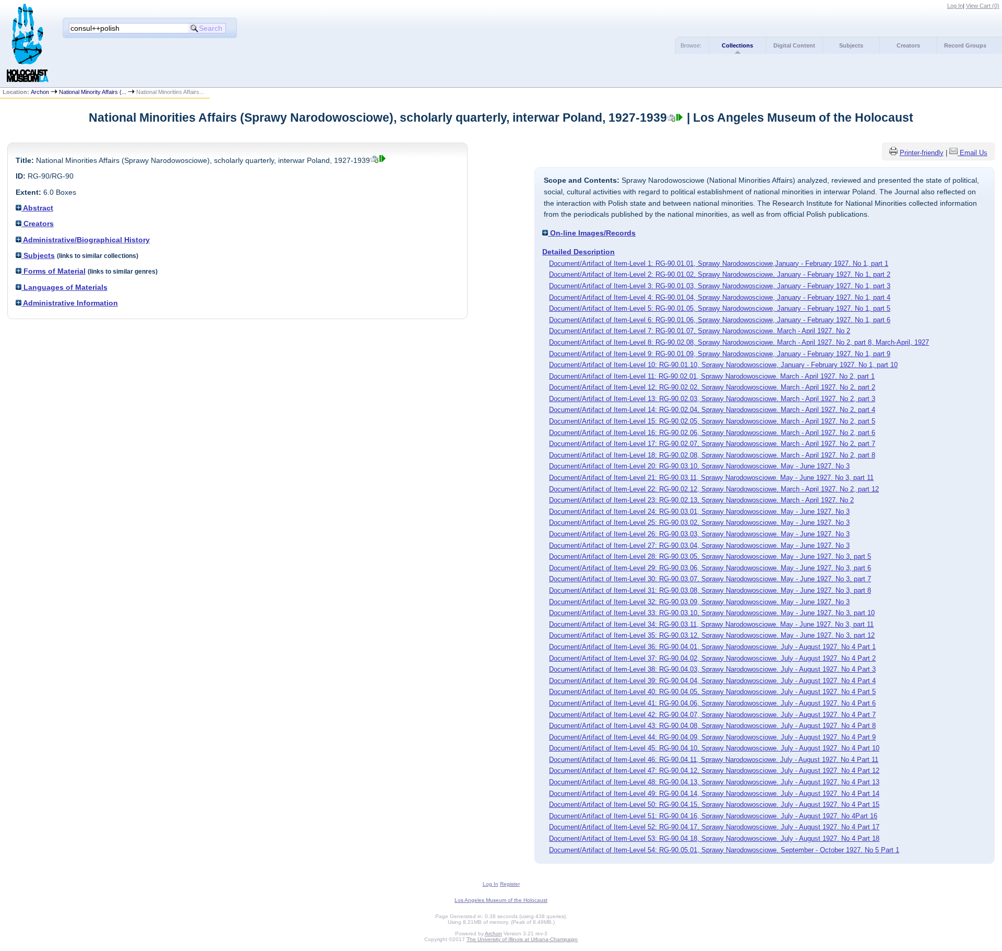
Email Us (973, 153)
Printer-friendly (922, 153)
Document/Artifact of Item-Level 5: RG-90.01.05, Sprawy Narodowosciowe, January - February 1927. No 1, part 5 (719, 308)
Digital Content (794, 45)
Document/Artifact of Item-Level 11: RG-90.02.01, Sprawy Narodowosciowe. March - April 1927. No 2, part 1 (712, 376)
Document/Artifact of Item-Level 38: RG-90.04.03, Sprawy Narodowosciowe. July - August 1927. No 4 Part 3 (712, 669)
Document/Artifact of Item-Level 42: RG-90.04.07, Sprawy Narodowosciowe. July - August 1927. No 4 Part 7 (712, 715)
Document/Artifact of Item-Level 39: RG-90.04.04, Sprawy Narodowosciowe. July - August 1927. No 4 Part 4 (712, 681)
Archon (40, 92)
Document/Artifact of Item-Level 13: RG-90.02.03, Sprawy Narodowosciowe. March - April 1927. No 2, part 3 (712, 399)
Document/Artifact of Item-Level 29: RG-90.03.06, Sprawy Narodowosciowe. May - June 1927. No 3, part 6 (710, 568)
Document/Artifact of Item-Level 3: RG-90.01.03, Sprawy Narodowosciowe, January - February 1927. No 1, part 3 (719, 286)
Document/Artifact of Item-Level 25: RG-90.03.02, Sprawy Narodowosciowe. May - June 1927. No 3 (699, 522)
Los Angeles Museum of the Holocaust (501, 900)
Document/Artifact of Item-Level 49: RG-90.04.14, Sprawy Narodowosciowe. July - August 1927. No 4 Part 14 (714, 793)
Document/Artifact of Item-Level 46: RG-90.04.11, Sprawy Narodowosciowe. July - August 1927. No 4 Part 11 (713, 760)
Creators (908, 45)
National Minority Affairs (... (92, 92)
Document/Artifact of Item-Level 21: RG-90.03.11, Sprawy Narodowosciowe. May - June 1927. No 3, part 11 (711, 478)
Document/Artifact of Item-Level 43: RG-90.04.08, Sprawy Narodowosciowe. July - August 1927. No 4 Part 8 (712, 726)
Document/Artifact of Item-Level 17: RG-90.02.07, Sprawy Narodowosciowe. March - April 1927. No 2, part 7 (712, 444)
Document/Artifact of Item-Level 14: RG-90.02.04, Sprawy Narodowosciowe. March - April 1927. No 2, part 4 (712, 410)
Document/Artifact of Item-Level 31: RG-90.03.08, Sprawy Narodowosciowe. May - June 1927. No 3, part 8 (710, 590)
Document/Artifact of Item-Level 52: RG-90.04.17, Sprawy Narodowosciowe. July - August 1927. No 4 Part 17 (714, 827)
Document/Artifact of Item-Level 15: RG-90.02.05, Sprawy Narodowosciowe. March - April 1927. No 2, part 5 (712, 421)
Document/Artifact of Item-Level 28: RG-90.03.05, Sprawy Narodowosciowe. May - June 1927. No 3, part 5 (710, 556)
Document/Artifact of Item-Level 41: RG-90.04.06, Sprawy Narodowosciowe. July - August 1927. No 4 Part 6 (712, 703)
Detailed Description (578, 252)
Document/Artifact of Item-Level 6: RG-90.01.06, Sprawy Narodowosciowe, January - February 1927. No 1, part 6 (719, 320)
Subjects (851, 45)
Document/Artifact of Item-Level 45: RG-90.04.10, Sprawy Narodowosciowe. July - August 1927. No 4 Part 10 (714, 748)
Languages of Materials (64, 287)
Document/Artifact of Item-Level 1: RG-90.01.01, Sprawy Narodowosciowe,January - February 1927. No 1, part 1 (718, 263)
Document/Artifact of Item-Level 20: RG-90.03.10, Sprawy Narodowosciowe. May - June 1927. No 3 (699, 466)
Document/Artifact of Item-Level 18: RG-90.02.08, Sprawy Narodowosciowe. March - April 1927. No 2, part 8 (712, 455)
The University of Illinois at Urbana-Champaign (522, 939)
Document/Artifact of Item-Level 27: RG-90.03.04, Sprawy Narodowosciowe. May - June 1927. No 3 (699, 545)
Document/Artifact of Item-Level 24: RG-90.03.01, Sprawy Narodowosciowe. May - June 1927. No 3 (699, 511)
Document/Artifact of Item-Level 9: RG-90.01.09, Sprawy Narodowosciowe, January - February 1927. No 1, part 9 (719, 354)
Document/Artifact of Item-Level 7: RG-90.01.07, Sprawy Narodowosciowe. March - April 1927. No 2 (699, 331)
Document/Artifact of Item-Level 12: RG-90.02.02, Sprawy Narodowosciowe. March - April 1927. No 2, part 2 (712, 387)
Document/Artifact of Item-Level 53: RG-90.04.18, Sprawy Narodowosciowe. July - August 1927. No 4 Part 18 (714, 838)
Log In (955, 6)
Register (510, 884)
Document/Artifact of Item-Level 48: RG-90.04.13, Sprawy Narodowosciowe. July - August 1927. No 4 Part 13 (714, 782)
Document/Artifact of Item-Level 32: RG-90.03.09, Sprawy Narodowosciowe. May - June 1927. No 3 (699, 602)
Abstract (37, 208)
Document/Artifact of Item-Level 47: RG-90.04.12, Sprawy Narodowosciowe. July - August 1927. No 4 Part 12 (714, 770)
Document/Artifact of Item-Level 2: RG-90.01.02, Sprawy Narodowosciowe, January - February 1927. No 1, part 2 (719, 274)
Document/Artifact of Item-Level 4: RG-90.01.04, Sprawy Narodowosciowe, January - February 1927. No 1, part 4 (719, 297)
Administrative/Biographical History (85, 240)
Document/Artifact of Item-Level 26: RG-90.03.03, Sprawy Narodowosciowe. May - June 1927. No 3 (699, 534)
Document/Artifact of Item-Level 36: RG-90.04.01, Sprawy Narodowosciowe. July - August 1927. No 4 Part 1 (712, 647)
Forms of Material (53, 271)
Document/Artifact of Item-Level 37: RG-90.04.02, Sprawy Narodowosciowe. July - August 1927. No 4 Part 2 (712, 658)
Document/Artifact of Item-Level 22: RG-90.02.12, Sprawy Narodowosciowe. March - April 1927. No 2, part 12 (714, 489)
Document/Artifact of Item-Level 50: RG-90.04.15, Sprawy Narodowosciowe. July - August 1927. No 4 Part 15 (714, 804)
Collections (737, 45)
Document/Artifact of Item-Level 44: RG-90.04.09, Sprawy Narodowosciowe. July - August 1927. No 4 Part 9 (712, 737)
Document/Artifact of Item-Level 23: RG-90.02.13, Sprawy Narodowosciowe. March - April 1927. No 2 (701, 500)
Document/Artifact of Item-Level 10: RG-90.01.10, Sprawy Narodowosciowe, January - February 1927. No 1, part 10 (723, 365)
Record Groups (965, 45)
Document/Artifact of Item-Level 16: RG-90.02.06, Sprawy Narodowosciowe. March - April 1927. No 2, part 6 (712, 433)
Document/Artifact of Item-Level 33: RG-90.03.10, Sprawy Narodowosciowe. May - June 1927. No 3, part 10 (712, 613)
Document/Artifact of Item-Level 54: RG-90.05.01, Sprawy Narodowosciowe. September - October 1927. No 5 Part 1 (724, 850)
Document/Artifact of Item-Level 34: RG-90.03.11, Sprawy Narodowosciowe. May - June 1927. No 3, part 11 (711, 624)
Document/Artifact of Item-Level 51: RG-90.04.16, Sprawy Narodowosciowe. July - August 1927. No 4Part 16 (713, 816)
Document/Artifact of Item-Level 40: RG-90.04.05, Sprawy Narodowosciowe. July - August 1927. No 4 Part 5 (712, 692)
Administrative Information (69, 303)
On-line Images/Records (592, 233)
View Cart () (982, 6)
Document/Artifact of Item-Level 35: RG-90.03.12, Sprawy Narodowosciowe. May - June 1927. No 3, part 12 (712, 635)
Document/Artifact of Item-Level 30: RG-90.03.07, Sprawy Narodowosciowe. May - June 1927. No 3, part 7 (710, 579)
